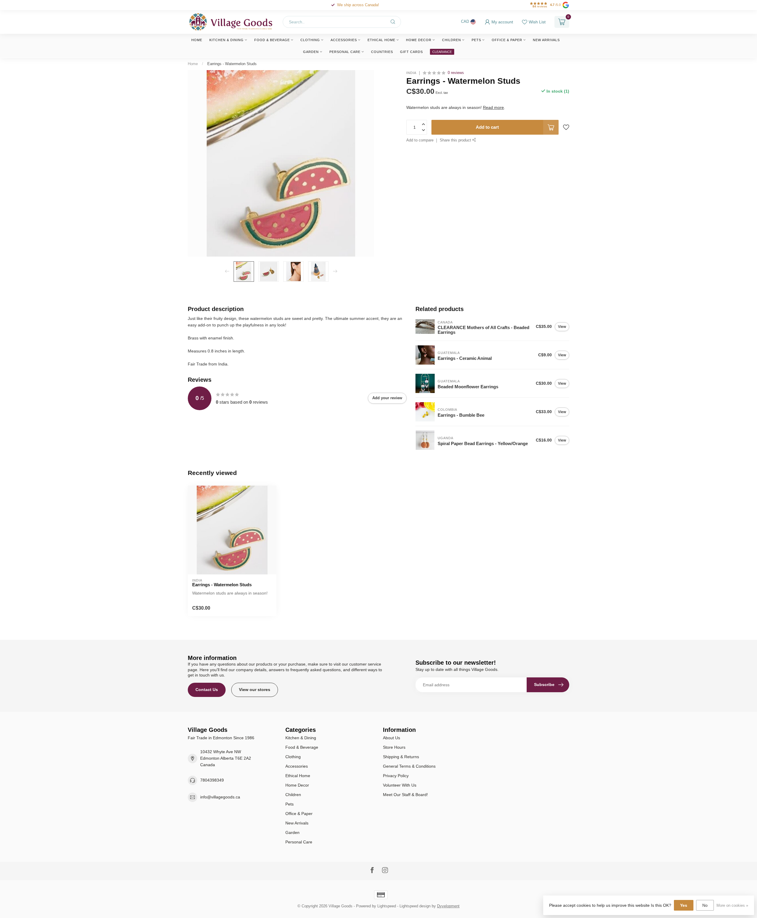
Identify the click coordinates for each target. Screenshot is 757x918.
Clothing (310, 40)
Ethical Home (381, 40)
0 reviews (456, 73)
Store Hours (394, 747)
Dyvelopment (448, 906)
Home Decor (418, 40)
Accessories (344, 40)
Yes (683, 905)
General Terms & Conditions (409, 766)
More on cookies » (732, 905)
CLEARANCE (442, 52)
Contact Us (206, 689)
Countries (382, 52)
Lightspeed (386, 906)
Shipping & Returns (401, 756)
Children (451, 40)
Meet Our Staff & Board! (405, 794)
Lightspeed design (415, 906)
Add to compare (420, 140)
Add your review (387, 398)
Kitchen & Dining (226, 40)
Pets (476, 40)
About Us (391, 737)
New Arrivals (546, 40)
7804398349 (212, 780)
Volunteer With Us (399, 785)
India (411, 73)
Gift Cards (411, 52)
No (705, 905)
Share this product (456, 140)
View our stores (254, 689)
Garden (311, 52)
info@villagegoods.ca (220, 797)
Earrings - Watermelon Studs (232, 64)
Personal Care (344, 52)
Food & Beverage (272, 40)
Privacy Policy (396, 775)
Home (196, 40)
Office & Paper (507, 40)
